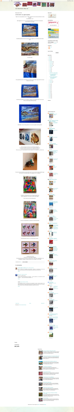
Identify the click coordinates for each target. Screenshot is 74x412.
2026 (49, 56)
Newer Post (17, 303)
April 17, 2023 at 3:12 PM (23, 274)
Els (18, 274)
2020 (49, 86)
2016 (49, 91)
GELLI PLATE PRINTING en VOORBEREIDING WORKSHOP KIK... (53, 75)
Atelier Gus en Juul (52, 325)
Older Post (42, 303)
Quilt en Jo (50, 285)
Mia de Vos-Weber (51, 194)
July (50, 67)
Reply (19, 271)
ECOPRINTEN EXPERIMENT (47, 366)
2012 (49, 96)
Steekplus (50, 231)
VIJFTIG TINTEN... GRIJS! (54, 182)
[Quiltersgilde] (53, 26)
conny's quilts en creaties (22, 267)
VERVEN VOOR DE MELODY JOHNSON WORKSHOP (51, 356)
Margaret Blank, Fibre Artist (53, 201)
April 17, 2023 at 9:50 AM (30, 267)
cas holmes (51, 172)
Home (30, 303)
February (51, 81)
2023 (49, 60)
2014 (49, 94)
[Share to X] (25, 262)
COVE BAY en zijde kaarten (53, 72)
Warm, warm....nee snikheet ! (55, 167)
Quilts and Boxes (51, 253)
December (51, 61)
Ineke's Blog (51, 332)
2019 (49, 87)
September (51, 65)
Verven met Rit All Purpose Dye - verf (55, 189)
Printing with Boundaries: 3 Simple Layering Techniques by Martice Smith (55, 249)
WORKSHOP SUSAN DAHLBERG (48, 387)
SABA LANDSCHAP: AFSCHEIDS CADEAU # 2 (50, 361)
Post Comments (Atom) (22, 304)
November (51, 62)
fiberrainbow (51, 136)
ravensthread (51, 282)
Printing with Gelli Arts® (52, 246)
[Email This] (23, 262)
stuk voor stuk (51, 306)
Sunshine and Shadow (52, 143)
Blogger (45, 404)
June (50, 69)
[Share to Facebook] (26, 262)
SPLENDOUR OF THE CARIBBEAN (48, 377)
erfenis (54, 195)
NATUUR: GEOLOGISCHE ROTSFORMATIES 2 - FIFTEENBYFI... (53, 77)
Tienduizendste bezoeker (47, 371)
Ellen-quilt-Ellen (51, 292)
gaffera (39, 404)
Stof (53, 261)
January (51, 82)
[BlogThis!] (24, 262)
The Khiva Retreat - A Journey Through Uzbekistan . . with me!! (55, 218)
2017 (49, 90)
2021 (49, 85)
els (50, 48)
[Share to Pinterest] (27, 262)
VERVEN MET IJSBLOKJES (47, 382)
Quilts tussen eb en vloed (53, 260)
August (51, 66)
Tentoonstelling (55, 144)
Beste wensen (55, 268)
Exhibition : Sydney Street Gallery (55, 152)
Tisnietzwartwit (51, 113)
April (50, 71)
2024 (49, 59)
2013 (49, 95)
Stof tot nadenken (51, 165)
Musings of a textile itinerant (53, 150)
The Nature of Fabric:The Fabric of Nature (55, 174)
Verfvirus (50, 187)
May (50, 70)
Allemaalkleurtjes (51, 299)
